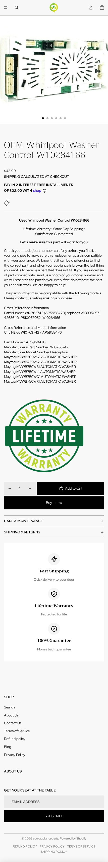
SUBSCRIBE (54, 816)
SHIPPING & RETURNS (22, 532)
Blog (7, 746)
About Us (11, 715)
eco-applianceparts (45, 838)
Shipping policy (54, 852)
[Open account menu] (90, 7)
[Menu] (6, 7)
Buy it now (54, 502)
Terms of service (81, 846)
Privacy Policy (14, 754)
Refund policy (14, 738)
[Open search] (16, 7)
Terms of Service (17, 731)
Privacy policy (52, 846)
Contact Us (12, 723)
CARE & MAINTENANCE (23, 521)
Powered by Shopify (73, 838)
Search (9, 707)
